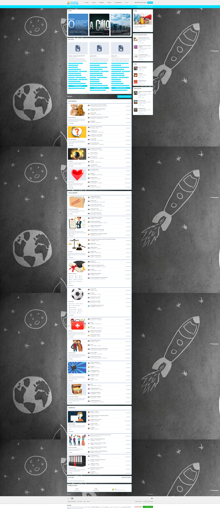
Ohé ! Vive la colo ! (141, 100)
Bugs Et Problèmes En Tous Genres (95, 419)
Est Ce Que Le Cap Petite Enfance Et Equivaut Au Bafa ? (99, 277)
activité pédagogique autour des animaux (97, 305)
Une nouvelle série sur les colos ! (96, 32)
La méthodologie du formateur (95, 196)
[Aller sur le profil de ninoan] (89, 367)
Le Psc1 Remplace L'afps (94, 455)
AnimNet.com (71, 407)
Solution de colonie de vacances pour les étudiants (98, 104)
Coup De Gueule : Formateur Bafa (95, 148)
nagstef (93, 226)
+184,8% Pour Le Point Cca (94, 463)
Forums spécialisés (72, 193)
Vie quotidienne (72, 303)
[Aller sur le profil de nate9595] (89, 109)
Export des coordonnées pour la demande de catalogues (99, 415)
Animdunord (94, 336)
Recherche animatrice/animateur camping (97, 229)
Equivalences (80, 281)
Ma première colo (141, 108)
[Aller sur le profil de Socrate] (89, 122)
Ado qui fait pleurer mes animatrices (96, 217)
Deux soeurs (140, 73)
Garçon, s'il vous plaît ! (142, 67)
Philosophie (92, 173)
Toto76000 (93, 240)
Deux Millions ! (92, 427)
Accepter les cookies (148, 506)
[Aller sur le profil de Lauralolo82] (89, 174)
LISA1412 (93, 114)
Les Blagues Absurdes (93, 181)
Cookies (84, 501)
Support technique (71, 424)
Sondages (140, 27)
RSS (88, 501)
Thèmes (80, 309)
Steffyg (93, 274)
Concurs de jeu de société (94, 370)
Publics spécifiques (80, 303)
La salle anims (71, 301)
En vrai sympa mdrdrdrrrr (94, 169)
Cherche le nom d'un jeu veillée (95, 301)
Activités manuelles (77, 305)
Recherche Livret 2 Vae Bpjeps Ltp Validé (96, 265)
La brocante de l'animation (73, 396)
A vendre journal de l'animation (95, 392)
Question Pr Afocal (93, 200)
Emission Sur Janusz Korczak (94, 362)
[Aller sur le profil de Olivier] (89, 290)
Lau (92, 154)
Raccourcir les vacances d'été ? (140, 26)
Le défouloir (70, 161)
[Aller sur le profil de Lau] (89, 153)
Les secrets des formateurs (73, 209)
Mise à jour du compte (94, 423)
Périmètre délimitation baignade (95, 396)
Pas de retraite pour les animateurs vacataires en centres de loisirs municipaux (102, 239)
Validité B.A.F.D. (93, 261)
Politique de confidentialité (72, 501)
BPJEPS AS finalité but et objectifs (95, 273)
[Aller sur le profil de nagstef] (89, 226)
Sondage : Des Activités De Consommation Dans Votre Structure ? (100, 434)
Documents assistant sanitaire (95, 334)
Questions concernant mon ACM (95, 255)
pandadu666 (94, 393)
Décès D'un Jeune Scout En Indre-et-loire (96, 467)
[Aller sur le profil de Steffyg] (89, 274)
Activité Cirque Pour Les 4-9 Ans (95, 297)
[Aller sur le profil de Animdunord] (89, 335)
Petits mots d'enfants (93, 177)
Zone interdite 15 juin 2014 (94, 374)
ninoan (93, 367)
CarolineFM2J (94, 371)
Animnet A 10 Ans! (93, 185)
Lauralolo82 (93, 174)
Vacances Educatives (93, 156)
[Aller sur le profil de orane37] (89, 375)
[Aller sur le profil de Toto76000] (89, 240)
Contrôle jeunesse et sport (94, 208)
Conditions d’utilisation (95, 507)
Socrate (93, 122)
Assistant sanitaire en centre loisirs (95, 330)
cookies (106, 507)
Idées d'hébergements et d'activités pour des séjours (98, 233)
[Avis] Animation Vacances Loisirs (95, 356)
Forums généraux (72, 101)
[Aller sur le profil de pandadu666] (89, 393)
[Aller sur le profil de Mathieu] (89, 448)
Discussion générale (72, 117)
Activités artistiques (73, 307)
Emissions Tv (92, 378)
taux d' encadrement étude (94, 143)
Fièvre (91, 326)
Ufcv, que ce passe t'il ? (94, 152)
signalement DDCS (93, 251)
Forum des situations (72, 139)
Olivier (93, 290)
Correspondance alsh (93, 130)
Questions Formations (72, 273)
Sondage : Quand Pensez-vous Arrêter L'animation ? (98, 447)
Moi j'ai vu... (70, 374)
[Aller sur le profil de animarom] (89, 440)
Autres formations (73, 281)
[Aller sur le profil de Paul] (113, 490)
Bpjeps (71, 279)
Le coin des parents (71, 352)
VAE (70, 283)
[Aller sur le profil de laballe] (89, 444)
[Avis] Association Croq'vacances (95, 340)
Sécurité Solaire (92, 471)
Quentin (93, 469)
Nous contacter (79, 501)
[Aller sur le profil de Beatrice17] (89, 306)
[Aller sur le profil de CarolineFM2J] (89, 371)
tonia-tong (93, 465)
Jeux (70, 305)
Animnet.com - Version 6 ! (94, 411)
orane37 (93, 375)
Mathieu (93, 448)
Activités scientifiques (73, 309)
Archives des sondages (72, 447)
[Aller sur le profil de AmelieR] (89, 234)
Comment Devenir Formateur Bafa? (96, 204)
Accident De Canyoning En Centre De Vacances (97, 459)
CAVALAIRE (70, 57)
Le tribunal (70, 251)
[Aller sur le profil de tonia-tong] (89, 464)
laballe (93, 444)
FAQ (70, 429)
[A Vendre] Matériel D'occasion (95, 400)
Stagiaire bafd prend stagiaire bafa (95, 225)
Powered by (148, 501)
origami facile (92, 366)
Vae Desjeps (92, 269)
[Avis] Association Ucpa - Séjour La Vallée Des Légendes (99, 348)
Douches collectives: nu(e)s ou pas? (96, 318)
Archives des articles (72, 468)
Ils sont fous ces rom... (142, 80)
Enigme (91, 384)
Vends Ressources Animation (94, 388)
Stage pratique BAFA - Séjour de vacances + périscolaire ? (99, 117)
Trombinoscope (92, 121)
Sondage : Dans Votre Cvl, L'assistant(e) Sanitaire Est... (99, 451)
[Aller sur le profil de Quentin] (89, 460)
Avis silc (91, 344)
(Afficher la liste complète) (126, 477)
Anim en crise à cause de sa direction (96, 126)
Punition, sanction (93, 243)
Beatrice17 (93, 306)
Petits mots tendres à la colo (143, 37)
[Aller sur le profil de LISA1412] (89, 114)
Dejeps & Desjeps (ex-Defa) (79, 279)
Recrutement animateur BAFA (95, 221)
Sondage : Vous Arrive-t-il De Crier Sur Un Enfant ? (98, 443)
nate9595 (93, 110)
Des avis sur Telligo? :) (93, 352)
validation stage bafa (93, 247)
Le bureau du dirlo (71, 229)
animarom (93, 440)
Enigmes (144, 68)
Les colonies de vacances (143, 54)
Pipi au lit (91, 322)
